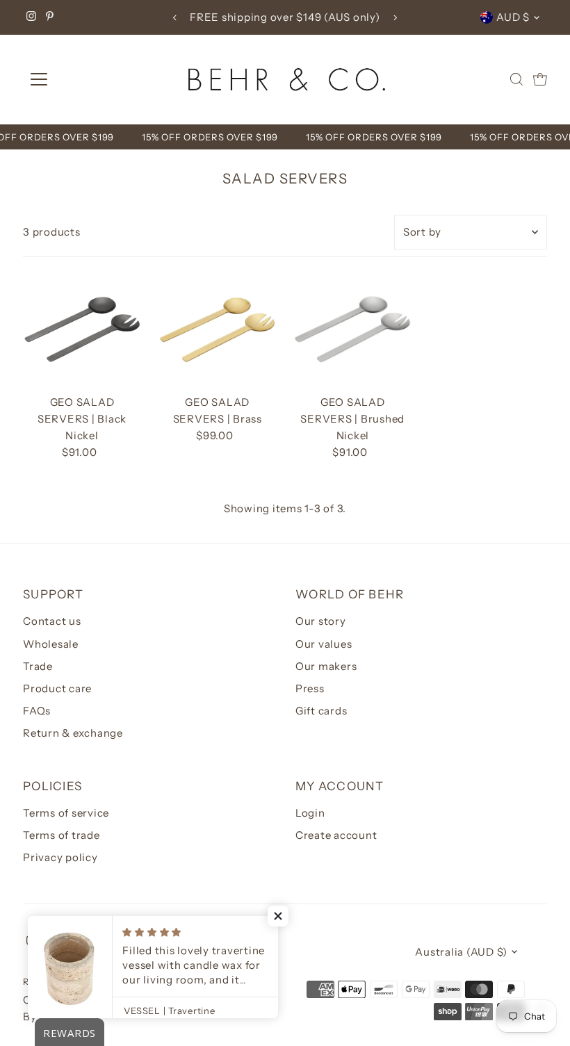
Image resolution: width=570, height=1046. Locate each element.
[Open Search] (516, 79)
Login (310, 812)
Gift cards (321, 710)
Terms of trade (61, 835)
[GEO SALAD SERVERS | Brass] (217, 330)
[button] (278, 916)
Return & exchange (73, 732)
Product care (57, 688)
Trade (38, 666)
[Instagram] (31, 17)
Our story (320, 621)
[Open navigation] (85, 79)
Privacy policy (60, 857)
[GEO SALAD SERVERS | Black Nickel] (82, 330)
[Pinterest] (49, 17)
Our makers (326, 666)
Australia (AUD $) (461, 951)
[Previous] (174, 17)
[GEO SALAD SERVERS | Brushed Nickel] (352, 330)
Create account (336, 835)
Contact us (52, 621)
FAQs (37, 710)
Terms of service (66, 812)
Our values (323, 644)
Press (310, 688)
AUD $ (513, 17)
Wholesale (51, 644)
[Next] (395, 17)
